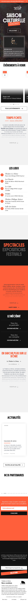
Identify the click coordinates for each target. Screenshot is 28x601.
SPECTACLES (14, 245)
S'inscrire (14, 513)
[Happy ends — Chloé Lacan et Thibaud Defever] (12, 86)
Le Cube (8, 187)
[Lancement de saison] (14, 440)
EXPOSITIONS (14, 249)
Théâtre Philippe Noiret (14, 199)
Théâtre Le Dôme (11, 174)
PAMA (7, 194)
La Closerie (9, 179)
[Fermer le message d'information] (26, 1)
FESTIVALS (14, 254)
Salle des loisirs (10, 207)
